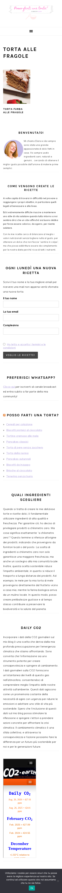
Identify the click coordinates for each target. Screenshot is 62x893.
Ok (31, 888)
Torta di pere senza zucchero (24, 447)
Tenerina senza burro (19, 476)
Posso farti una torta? (33, 415)
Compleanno (11, 325)
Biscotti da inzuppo (18, 464)
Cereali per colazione (19, 424)
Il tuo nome (10, 298)
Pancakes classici (17, 441)
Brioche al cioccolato (19, 470)
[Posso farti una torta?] (31, 22)
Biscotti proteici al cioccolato (24, 430)
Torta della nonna (17, 453)
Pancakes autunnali (18, 458)
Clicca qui (9, 386)
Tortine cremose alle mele (22, 435)
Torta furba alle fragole (13, 110)
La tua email (10, 311)
